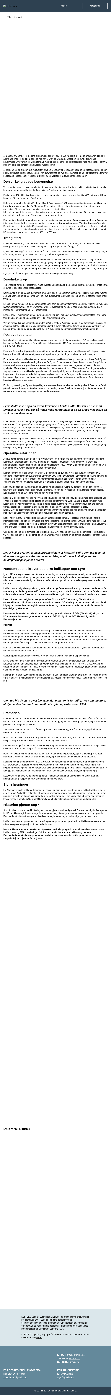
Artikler (64, 6)
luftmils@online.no (76, 1355)
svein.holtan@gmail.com (15, 1377)
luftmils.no (74, 1362)
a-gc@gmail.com (65, 1377)
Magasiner (95, 6)
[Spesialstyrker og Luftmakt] (83, 1187)
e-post (39, 1337)
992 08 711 (74, 1358)
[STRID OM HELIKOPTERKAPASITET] (27, 1258)
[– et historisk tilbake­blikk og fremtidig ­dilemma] (27, 1168)
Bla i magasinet (14, 932)
